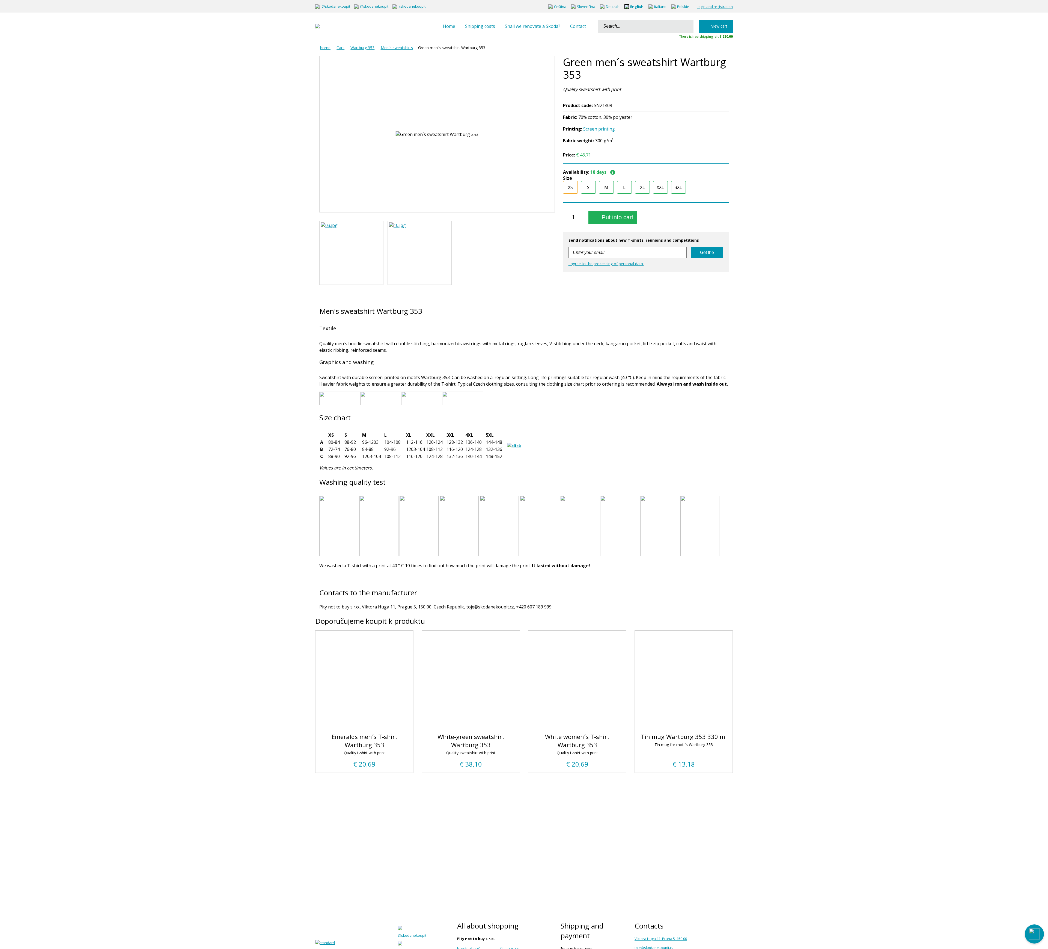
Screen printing (599, 129)
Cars (340, 47)
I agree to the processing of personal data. (606, 263)
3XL (678, 187)
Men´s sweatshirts (397, 47)
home (325, 47)
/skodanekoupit (412, 6)
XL (642, 187)
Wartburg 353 (362, 47)
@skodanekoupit (336, 6)
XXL (660, 187)
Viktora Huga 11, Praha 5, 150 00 (661, 938)
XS (570, 187)
